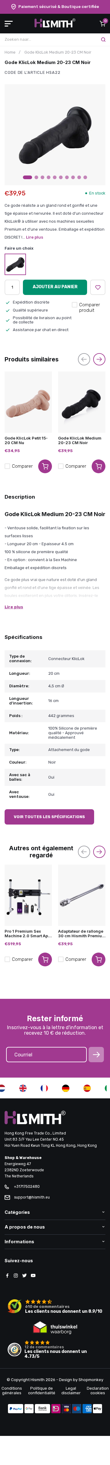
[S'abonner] (96, 1054)
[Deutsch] (65, 1088)
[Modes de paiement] (15, 1409)
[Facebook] (7, 1276)
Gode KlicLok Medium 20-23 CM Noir (79, 440)
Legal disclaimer (71, 1390)
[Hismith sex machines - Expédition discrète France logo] (55, 26)
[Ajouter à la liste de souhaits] (97, 287)
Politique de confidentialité (41, 1390)
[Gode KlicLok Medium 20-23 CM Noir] (81, 402)
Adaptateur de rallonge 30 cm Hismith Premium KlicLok (81, 933)
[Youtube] (33, 1276)
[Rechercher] (103, 39)
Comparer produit (89, 307)
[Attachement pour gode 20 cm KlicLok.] (15, 264)
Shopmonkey (91, 1379)
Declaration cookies (98, 1390)
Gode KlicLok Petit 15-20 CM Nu (26, 440)
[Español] (87, 1088)
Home (10, 52)
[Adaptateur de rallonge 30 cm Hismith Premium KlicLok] (81, 895)
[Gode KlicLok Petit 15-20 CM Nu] (28, 402)
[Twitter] (24, 1276)
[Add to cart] (45, 466)
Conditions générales (12, 1390)
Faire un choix (19, 248)
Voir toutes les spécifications (49, 816)
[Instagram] (16, 1276)
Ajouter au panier (55, 286)
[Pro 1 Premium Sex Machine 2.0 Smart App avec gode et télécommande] (28, 895)
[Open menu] (8, 23)
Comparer (22, 466)
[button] (27, 177)
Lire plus (34, 237)
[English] (22, 1088)
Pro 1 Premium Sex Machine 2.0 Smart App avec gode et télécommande (27, 933)
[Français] (44, 1088)
